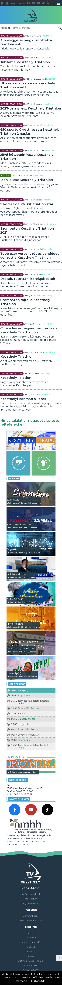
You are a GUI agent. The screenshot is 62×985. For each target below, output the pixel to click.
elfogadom (37, 981)
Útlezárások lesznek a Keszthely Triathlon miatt (27, 85)
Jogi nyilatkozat (31, 903)
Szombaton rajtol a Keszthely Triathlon (25, 302)
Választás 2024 (30, 965)
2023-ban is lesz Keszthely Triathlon (30, 108)
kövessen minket (19, 799)
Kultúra (30, 951)
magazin (14, 478)
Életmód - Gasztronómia (30, 961)
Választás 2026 (30, 970)
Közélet (5, 175)
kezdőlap (6, 27)
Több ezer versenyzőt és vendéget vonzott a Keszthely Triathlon (29, 256)
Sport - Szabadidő (11, 36)
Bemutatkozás (30, 916)
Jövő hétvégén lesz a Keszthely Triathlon (26, 157)
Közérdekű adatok (31, 894)
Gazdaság (31, 937)
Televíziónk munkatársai (30, 920)
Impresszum (30, 898)
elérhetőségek (18, 780)
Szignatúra (24, 695)
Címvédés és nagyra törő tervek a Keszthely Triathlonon (29, 330)
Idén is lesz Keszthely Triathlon (26, 180)
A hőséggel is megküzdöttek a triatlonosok (26, 42)
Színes (30, 956)
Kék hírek (31, 947)
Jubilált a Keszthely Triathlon (25, 62)
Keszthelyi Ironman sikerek (23, 399)
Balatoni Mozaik (27, 718)
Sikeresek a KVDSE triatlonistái (26, 204)
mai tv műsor (17, 684)
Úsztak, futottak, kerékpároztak (27, 279)
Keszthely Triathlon (17, 356)
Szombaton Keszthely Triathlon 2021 (27, 230)
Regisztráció (18, 3)
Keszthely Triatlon (15, 378)
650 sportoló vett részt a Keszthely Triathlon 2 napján (30, 131)
